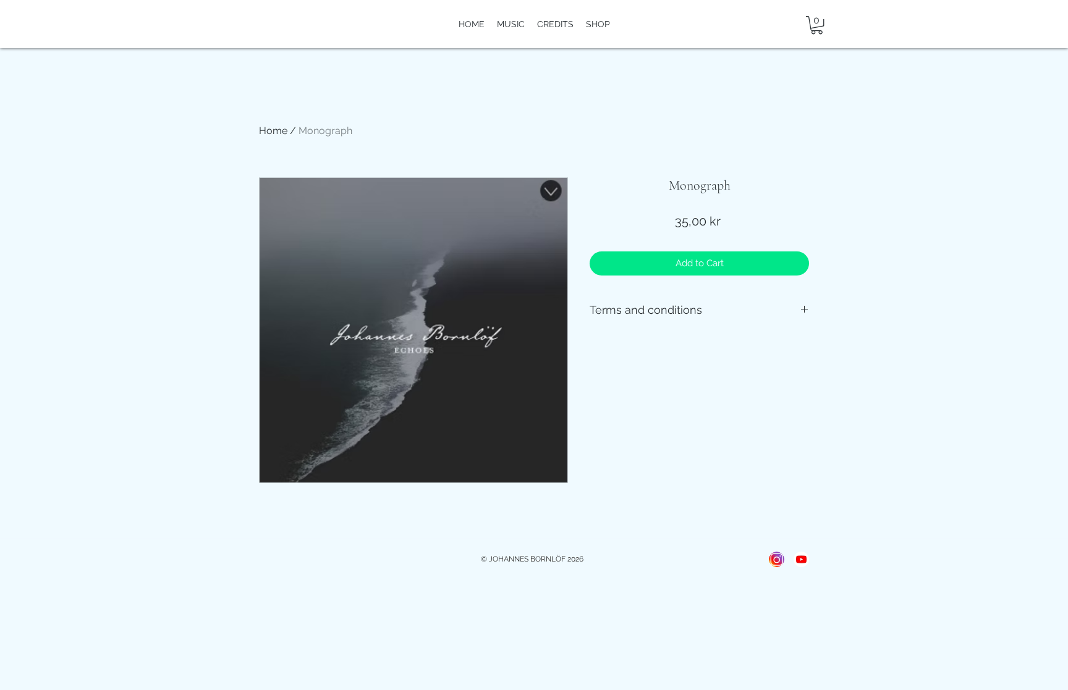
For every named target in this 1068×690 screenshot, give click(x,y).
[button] (817, 25)
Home (273, 131)
